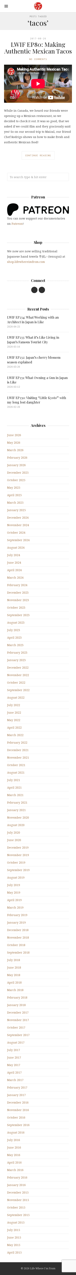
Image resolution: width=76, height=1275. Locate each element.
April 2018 (14, 982)
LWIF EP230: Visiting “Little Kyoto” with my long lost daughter (36, 400)
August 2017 (16, 1042)
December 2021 (18, 750)
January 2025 (16, 510)
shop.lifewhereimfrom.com (26, 262)
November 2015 (18, 1200)
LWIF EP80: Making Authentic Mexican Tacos (38, 47)
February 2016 (17, 1177)
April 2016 (14, 1162)
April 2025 (14, 495)
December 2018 (18, 930)
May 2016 (13, 1155)
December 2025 (18, 472)
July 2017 (13, 1050)
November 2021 (18, 757)
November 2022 (18, 675)
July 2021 (13, 780)
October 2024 (16, 532)
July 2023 (13, 630)
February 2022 (17, 742)
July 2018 (13, 960)
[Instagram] (42, 290)
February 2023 (17, 652)
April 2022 (14, 727)
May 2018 (13, 975)
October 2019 (16, 862)
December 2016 (18, 1102)
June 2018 (14, 967)
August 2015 (16, 1222)
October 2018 (16, 945)
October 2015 (16, 1207)
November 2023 (18, 600)
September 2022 (18, 690)
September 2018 (18, 952)
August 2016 (16, 1132)
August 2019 (16, 877)
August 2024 (16, 547)
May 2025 (13, 487)
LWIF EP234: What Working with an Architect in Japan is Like (33, 319)
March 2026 (15, 450)
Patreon (17, 224)
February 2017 (17, 1087)
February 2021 (17, 802)
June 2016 (14, 1147)
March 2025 (15, 502)
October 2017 (16, 1027)
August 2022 (16, 697)
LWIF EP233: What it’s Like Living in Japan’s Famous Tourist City (33, 339)
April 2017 (14, 1072)
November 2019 (18, 855)
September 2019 (18, 870)
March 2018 (15, 990)
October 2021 (16, 765)
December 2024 (18, 517)
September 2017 (18, 1035)
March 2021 (15, 795)
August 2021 (16, 772)
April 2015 (14, 1252)
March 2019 (15, 907)
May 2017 (13, 1065)
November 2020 (18, 817)
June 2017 (14, 1057)
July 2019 (13, 885)
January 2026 (16, 465)
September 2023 (18, 615)
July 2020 (13, 832)
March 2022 (15, 735)
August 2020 (16, 825)
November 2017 (18, 1020)
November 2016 (18, 1110)
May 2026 (13, 442)
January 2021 (16, 810)
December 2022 (18, 667)
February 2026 (17, 457)
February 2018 (17, 997)
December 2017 (18, 1012)
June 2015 (14, 1237)
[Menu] (6, 6)
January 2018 (16, 1005)
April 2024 (14, 570)
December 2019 (18, 847)
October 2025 (16, 480)
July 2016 (13, 1140)
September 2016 (18, 1125)
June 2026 (14, 435)
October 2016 (16, 1117)
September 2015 (18, 1215)
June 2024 (14, 562)
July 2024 (13, 555)
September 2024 (18, 540)
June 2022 (14, 712)
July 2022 (13, 705)
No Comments (38, 59)
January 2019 (16, 922)
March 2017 (15, 1080)
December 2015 (18, 1192)
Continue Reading (38, 155)
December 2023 (18, 592)
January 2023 (16, 660)
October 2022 (16, 682)
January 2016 (16, 1185)
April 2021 (14, 787)
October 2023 (16, 607)
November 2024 (18, 525)
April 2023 (14, 637)
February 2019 (17, 915)
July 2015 (13, 1230)
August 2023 (16, 622)
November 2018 (18, 937)
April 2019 (14, 900)
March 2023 (15, 645)
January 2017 (16, 1095)
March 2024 (15, 577)
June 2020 (14, 840)
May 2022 (13, 720)
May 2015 (13, 1245)
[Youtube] (34, 290)
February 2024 (17, 585)
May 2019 (13, 892)
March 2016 (15, 1170)
